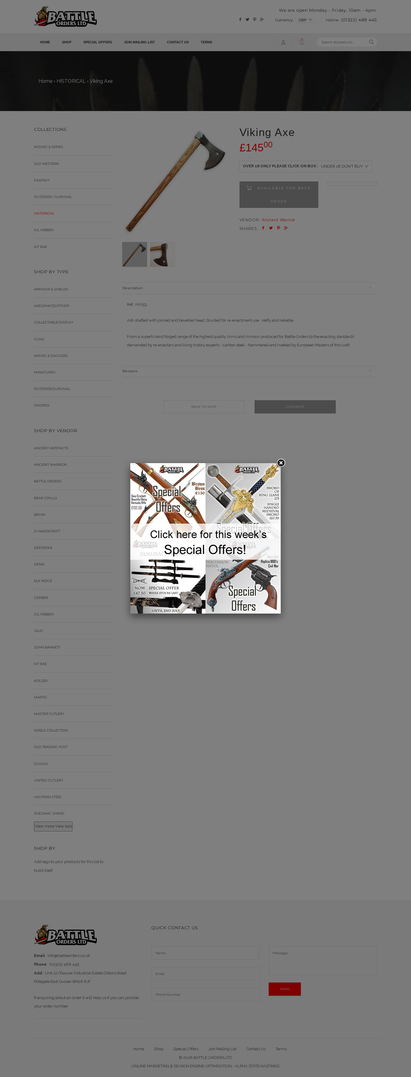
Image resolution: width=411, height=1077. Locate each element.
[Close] (280, 463)
